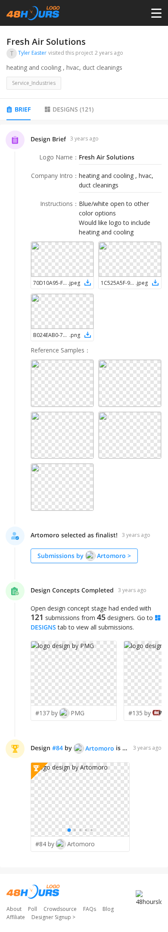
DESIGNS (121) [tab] (73, 109)
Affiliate (15, 917)
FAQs (89, 909)
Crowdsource (60, 909)
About (14, 909)
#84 (57, 748)
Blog (108, 909)
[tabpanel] (84, 496)
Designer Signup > (53, 917)
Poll (32, 909)
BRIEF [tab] (23, 109)
